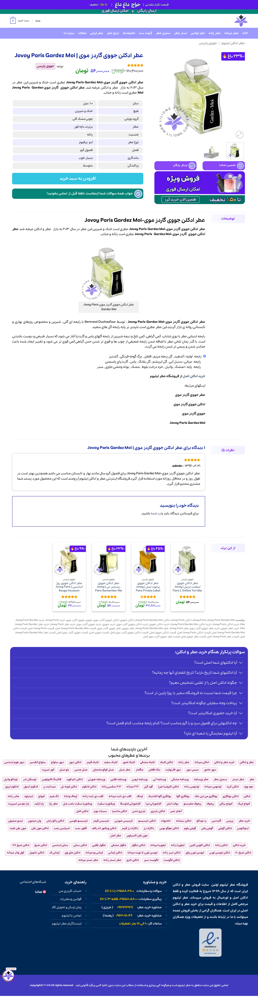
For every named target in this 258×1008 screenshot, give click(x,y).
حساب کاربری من (70, 891)
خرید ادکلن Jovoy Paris (226, 624)
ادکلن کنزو (133, 860)
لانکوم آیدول (31, 787)
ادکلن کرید (233, 787)
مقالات (82, 33)
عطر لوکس (198, 33)
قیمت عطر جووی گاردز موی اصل (161, 637)
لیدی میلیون (15, 821)
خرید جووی (108, 624)
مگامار (139, 770)
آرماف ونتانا (70, 796)
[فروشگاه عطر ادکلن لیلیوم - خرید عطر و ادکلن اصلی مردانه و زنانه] (231, 21)
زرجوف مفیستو (192, 804)
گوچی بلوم (190, 828)
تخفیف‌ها (129, 33)
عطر (115, 87)
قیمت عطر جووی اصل (193, 637)
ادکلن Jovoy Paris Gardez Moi (152, 620)
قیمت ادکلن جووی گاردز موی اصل (129, 633)
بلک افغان (154, 770)
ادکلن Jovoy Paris (181, 620)
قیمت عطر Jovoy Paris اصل (223, 637)
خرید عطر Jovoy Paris (62, 624)
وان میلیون (34, 821)
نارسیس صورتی (123, 821)
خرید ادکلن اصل (194, 376)
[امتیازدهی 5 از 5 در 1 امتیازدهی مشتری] (106, 65)
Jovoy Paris (21, 87)
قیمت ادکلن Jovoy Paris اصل (194, 633)
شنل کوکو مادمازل (103, 770)
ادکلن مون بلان (40, 828)
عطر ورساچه (201, 779)
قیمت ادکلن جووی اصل (163, 633)
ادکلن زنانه (221, 845)
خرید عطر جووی (230, 628)
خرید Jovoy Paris (55, 620)
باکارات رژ (149, 828)
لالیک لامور (129, 762)
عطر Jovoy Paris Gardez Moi (152, 628)
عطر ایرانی (96, 33)
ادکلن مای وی (72, 853)
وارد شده (157, 513)
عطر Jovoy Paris (179, 628)
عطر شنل (124, 770)
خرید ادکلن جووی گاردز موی (132, 624)
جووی (64, 87)
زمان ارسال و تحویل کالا (66, 907)
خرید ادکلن (239, 845)
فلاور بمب (81, 828)
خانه (245, 33)
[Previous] (238, 94)
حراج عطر (113, 33)
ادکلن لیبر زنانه (171, 853)
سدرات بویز (100, 811)
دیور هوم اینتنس (14, 762)
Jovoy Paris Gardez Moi (187, 423)
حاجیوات (166, 821)
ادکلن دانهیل (36, 853)
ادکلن (104, 87)
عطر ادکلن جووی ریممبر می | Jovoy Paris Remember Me (108, 587)
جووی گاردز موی (193, 413)
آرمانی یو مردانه (94, 853)
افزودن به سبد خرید (78, 179)
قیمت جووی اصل (99, 633)
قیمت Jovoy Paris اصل (41, 628)
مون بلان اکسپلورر (137, 836)
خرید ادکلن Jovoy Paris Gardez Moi (191, 624)
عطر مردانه (231, 33)
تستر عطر (180, 33)
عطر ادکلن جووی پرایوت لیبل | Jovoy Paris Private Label (148, 587)
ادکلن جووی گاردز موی (189, 404)
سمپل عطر (163, 33)
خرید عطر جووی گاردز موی (205, 628)
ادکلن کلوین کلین (200, 845)
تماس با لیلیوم (71, 915)
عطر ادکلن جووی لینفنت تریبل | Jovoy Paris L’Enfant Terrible (187, 587)
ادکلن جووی (127, 620)
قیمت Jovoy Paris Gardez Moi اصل (75, 628)
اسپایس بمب (62, 828)
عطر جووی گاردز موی (190, 395)
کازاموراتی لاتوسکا (130, 804)
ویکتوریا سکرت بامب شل (77, 804)
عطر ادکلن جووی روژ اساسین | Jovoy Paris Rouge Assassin (69, 587)
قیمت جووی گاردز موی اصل (72, 633)
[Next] (158, 94)
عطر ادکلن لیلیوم (233, 43)
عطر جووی (128, 628)
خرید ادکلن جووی (159, 624)
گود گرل (148, 787)
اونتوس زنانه (191, 787)
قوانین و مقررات (70, 899)
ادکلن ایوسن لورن (219, 853)
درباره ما (69, 33)
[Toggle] (241, 663)
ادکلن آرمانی (115, 853)
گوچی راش (207, 828)
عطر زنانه (215, 33)
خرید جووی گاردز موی (89, 624)
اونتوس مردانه (212, 787)
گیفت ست (145, 33)
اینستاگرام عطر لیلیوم (66, 923)
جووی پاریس (208, 43)
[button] (19, 21)
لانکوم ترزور (11, 787)
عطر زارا (53, 804)
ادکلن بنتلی (80, 845)
